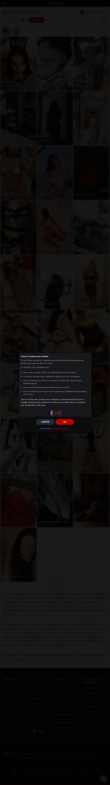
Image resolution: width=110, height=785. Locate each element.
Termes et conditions (60, 428)
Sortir (45, 421)
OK (64, 421)
